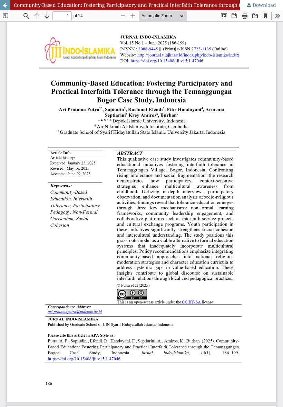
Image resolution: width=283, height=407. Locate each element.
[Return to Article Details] (5, 5)
